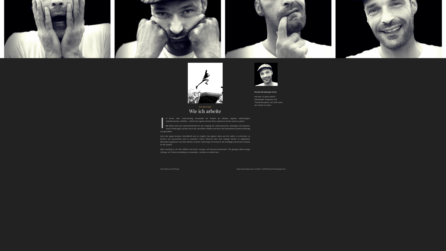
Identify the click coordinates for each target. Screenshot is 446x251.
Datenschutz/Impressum (245, 169)
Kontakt (257, 169)
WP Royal (175, 169)
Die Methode (205, 107)
